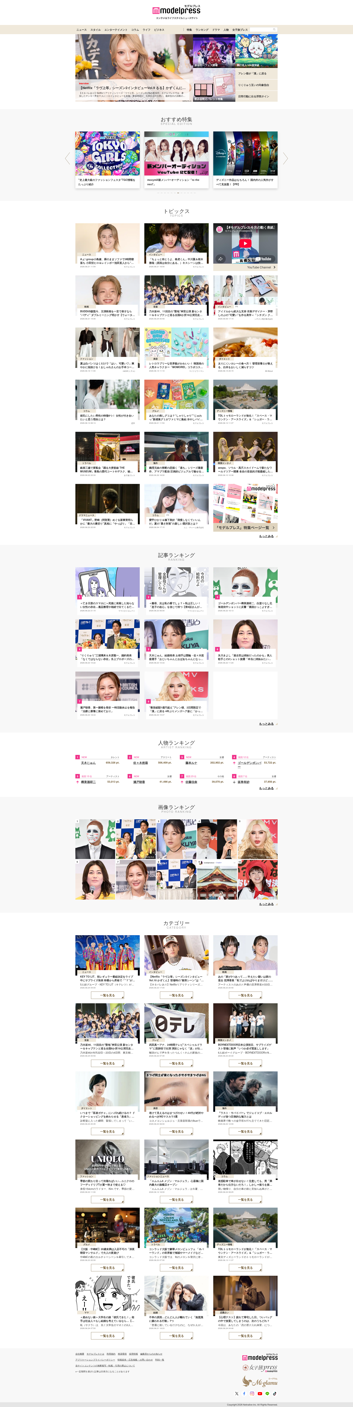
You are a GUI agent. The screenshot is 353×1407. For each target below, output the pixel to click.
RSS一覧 (159, 1359)
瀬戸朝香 (139, 782)
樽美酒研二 (88, 782)
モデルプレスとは (95, 1353)
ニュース (81, 29)
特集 (189, 29)
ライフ (146, 29)
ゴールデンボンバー (249, 765)
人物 (226, 29)
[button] (285, 158)
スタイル (95, 29)
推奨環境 (122, 1353)
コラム (135, 29)
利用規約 (111, 1353)
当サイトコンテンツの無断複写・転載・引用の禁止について (105, 1365)
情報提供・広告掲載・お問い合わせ (135, 1359)
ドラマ (216, 29)
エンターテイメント (116, 29)
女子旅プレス (240, 29)
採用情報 (133, 1353)
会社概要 (79, 1353)
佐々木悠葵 (140, 763)
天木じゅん (88, 763)
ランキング (202, 29)
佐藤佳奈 (191, 782)
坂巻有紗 (243, 782)
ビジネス (159, 29)
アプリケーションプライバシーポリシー (95, 1359)
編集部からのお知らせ (151, 1353)
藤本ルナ (191, 763)
